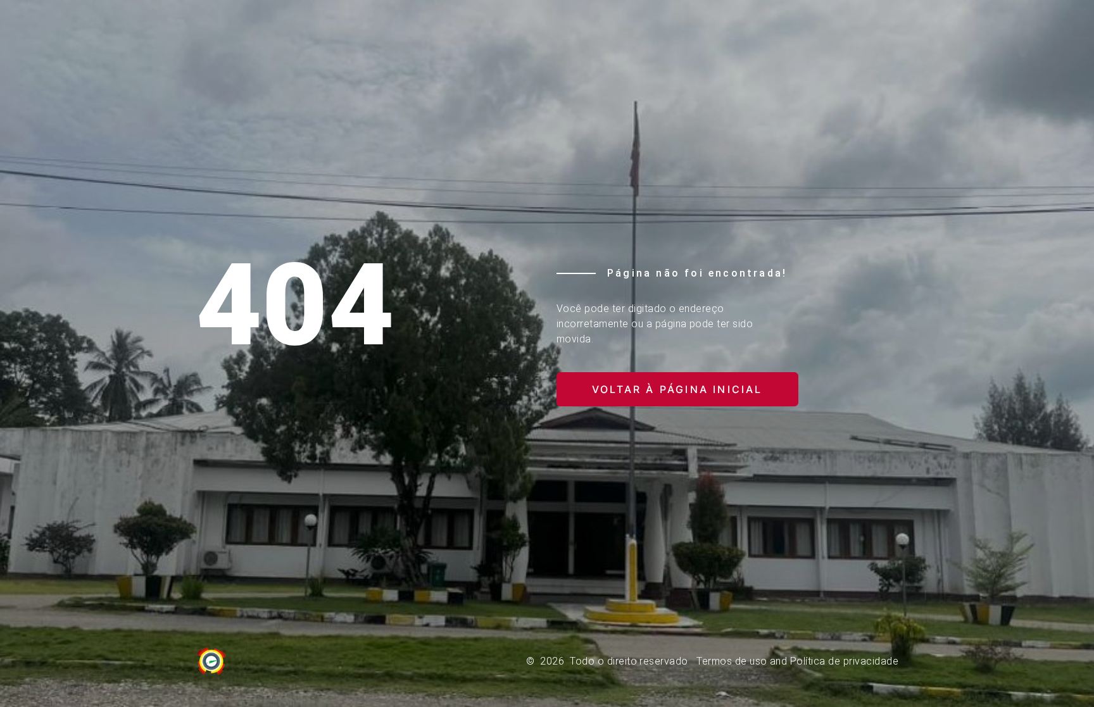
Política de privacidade (844, 661)
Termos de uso (731, 661)
